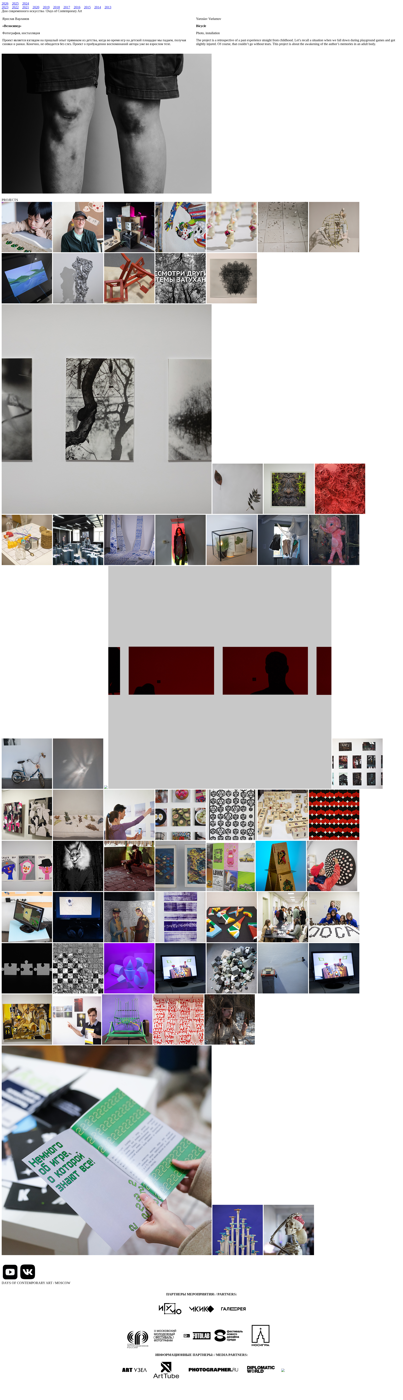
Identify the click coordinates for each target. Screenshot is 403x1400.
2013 (108, 7)
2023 (5, 7)
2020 (36, 7)
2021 (25, 7)
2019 (46, 7)
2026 (5, 3)
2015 (87, 7)
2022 (15, 7)
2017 (66, 7)
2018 (56, 7)
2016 (77, 7)
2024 (25, 3)
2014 (97, 7)
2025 (15, 3)
